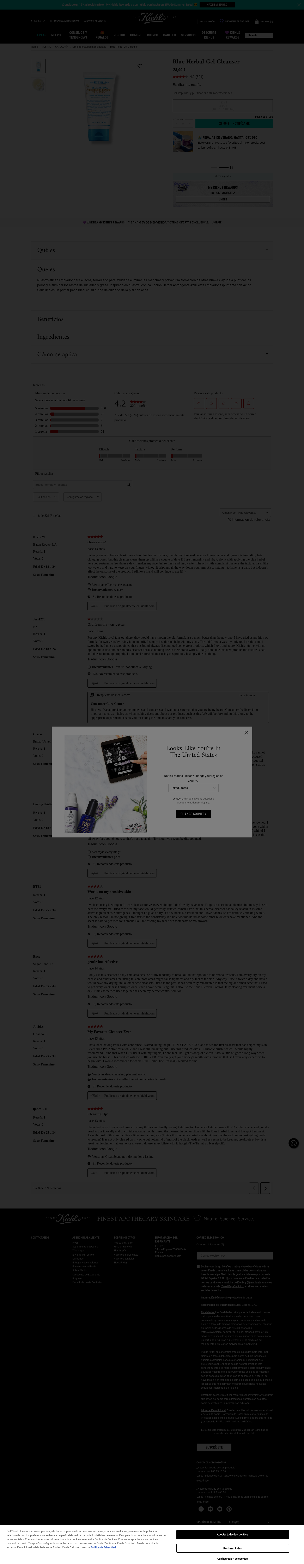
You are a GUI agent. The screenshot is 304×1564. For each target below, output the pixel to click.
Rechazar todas (232, 1548)
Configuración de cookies (232, 1558)
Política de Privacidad (103, 1547)
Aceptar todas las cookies (232, 1534)
